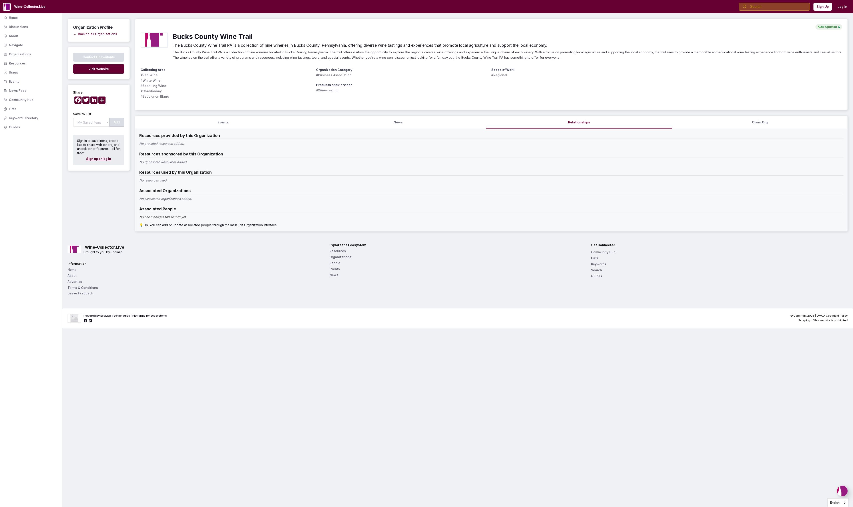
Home (10, 18)
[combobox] (838, 502)
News (333, 275)
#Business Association (333, 75)
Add (117, 122)
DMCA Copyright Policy (832, 315)
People (334, 263)
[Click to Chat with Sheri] (842, 491)
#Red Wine (149, 75)
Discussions (15, 27)
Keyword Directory (20, 118)
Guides (11, 127)
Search (596, 270)
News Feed (14, 91)
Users (10, 72)
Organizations (17, 54)
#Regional (499, 75)
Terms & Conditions (83, 288)
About (10, 36)
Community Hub (18, 100)
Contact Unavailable (99, 57)
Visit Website (98, 69)
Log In (842, 6)
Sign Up (823, 6)
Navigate (13, 45)
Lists (9, 109)
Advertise (75, 282)
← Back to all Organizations (95, 34)
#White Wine (151, 80)
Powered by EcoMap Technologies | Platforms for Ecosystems (125, 315)
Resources (14, 63)
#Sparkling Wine (153, 86)
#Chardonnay (151, 91)
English (834, 502)
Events (11, 81)
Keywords (598, 264)
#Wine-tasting (327, 90)
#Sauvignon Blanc (155, 96)
